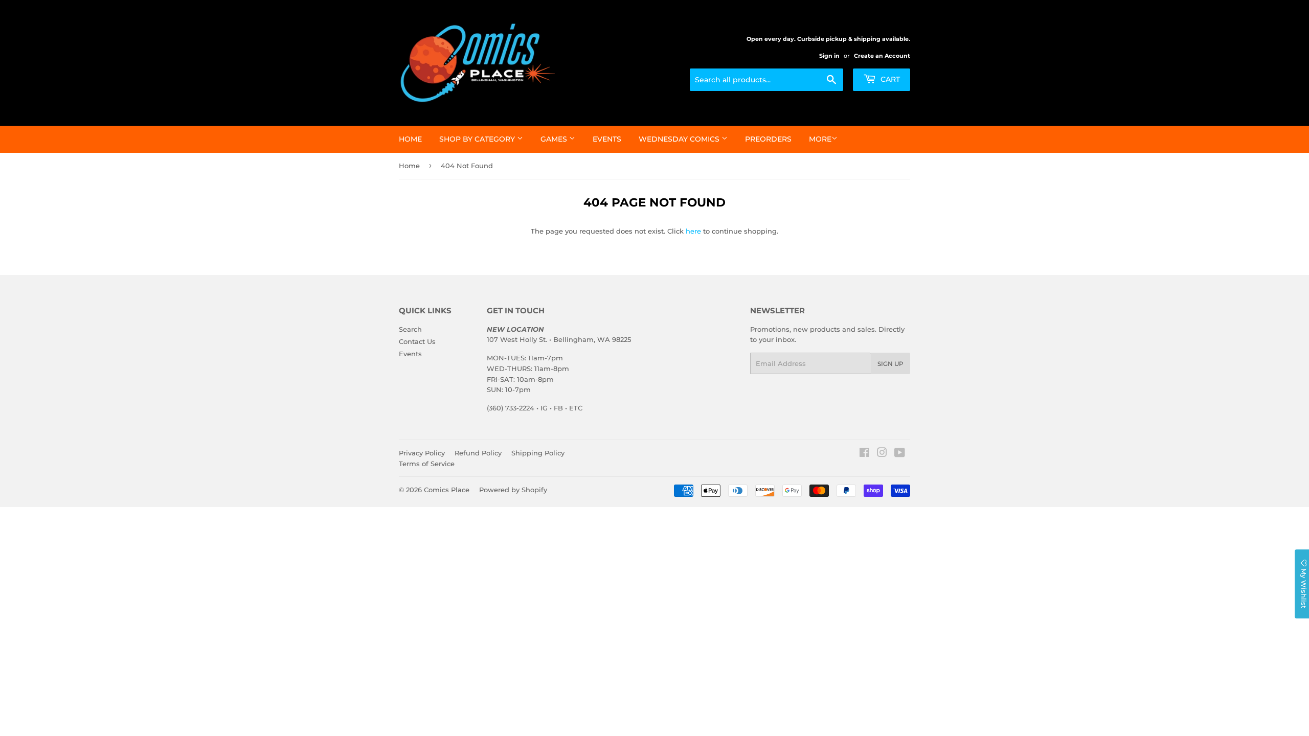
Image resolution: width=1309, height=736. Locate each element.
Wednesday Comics (680, 139)
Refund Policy (478, 453)
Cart (889, 79)
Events (607, 139)
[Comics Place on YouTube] (899, 454)
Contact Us (417, 341)
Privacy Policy (422, 453)
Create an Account (882, 55)
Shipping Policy (538, 453)
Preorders (768, 139)
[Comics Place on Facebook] (864, 454)
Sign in (829, 55)
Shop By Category (478, 139)
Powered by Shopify (513, 490)
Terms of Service (427, 463)
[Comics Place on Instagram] (882, 454)
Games (554, 139)
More (820, 139)
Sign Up (890, 363)
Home (410, 139)
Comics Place (446, 490)
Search (410, 329)
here (693, 231)
